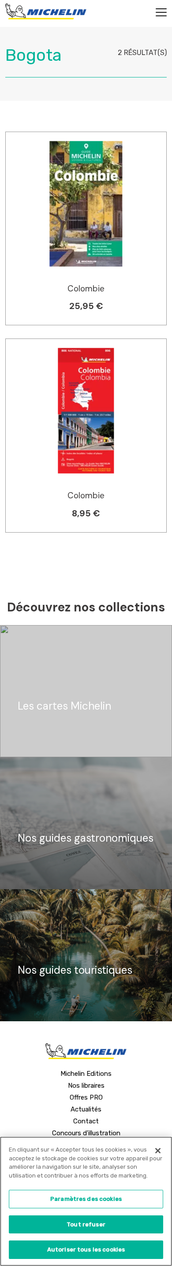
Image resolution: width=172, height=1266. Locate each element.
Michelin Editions (86, 1074)
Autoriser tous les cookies (86, 1249)
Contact (86, 1121)
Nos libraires (86, 1085)
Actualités (86, 1109)
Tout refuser (86, 1224)
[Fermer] (158, 1150)
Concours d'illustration (86, 1133)
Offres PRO (86, 1097)
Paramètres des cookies (86, 1199)
